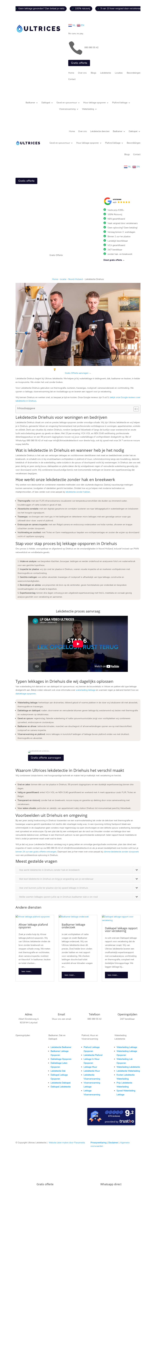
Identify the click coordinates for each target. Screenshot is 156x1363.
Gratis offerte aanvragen (46, 758)
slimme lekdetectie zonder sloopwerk (121, 851)
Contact (72, 79)
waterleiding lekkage (85, 690)
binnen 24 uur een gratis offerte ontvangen (36, 851)
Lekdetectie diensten (100, 131)
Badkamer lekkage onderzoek (73, 926)
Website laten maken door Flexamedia (67, 1142)
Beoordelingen (133, 73)
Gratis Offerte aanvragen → (78, 373)
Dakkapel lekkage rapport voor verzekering (121, 929)
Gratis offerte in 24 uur (20, 1340)
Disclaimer (113, 1142)
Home (71, 73)
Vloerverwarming (67, 109)
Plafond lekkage (119, 103)
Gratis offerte (79, 63)
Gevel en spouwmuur (67, 103)
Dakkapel (45, 103)
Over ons (82, 73)
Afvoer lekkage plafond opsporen (33, 926)
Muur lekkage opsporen (94, 103)
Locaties (119, 73)
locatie (63, 279)
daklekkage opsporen (26, 693)
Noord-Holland (75, 279)
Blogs (93, 73)
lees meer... (26, 971)
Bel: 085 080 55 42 (18, 1350)
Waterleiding (88, 109)
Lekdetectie (105, 73)
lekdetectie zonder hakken (78, 491)
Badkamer (30, 103)
